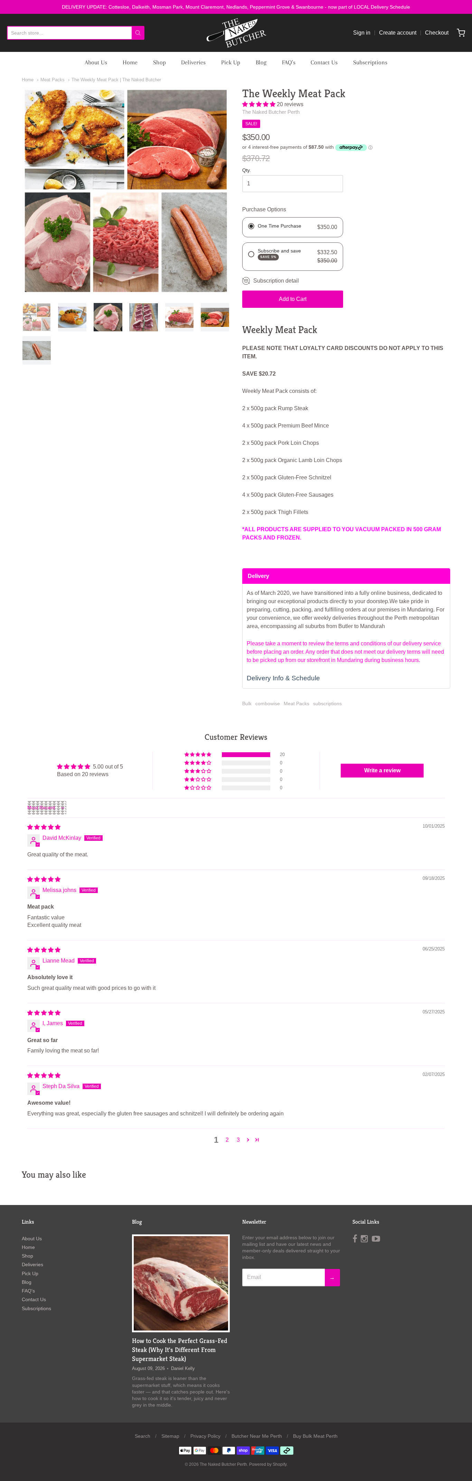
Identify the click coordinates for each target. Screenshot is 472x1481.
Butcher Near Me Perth (257, 1436)
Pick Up (230, 62)
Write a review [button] (382, 770)
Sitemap (170, 1436)
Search (142, 1436)
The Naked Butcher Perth (271, 112)
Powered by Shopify (267, 1464)
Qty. (246, 170)
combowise (267, 703)
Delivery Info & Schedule (283, 678)
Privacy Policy (205, 1436)
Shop (159, 62)
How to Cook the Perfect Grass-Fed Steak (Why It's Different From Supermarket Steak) (179, 1349)
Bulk (247, 703)
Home (130, 62)
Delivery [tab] (258, 576)
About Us (96, 62)
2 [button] (227, 1140)
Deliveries (193, 62)
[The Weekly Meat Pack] (36, 317)
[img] (43, 827)
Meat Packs (52, 79)
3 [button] (238, 1140)
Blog (261, 62)
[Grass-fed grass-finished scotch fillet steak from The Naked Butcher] (181, 1283)
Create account (397, 33)
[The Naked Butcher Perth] (236, 32)
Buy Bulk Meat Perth (315, 1436)
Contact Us (324, 62)
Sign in (361, 33)
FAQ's (288, 62)
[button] (259, 104)
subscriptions (327, 703)
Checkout (437, 33)
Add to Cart (292, 299)
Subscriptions (370, 62)
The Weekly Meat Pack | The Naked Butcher (116, 79)
